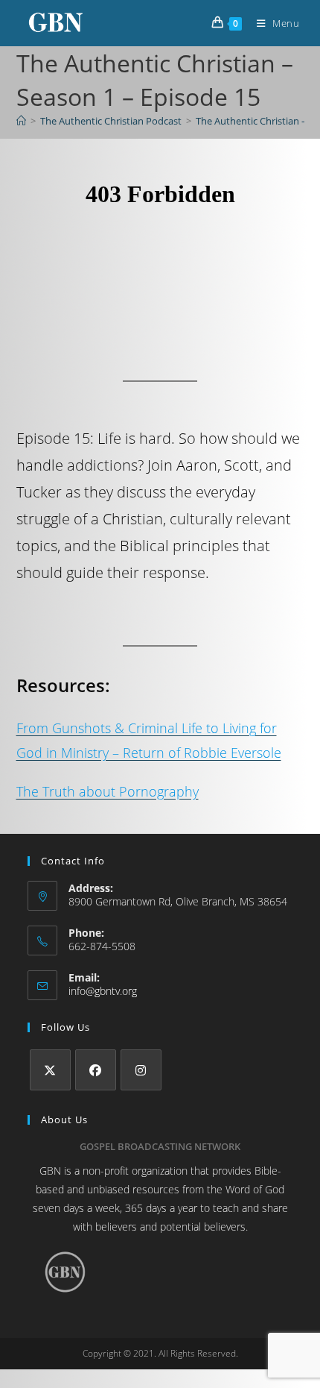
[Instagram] (141, 1069)
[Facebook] (95, 1069)
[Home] (21, 121)
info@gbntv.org (102, 991)
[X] (50, 1069)
